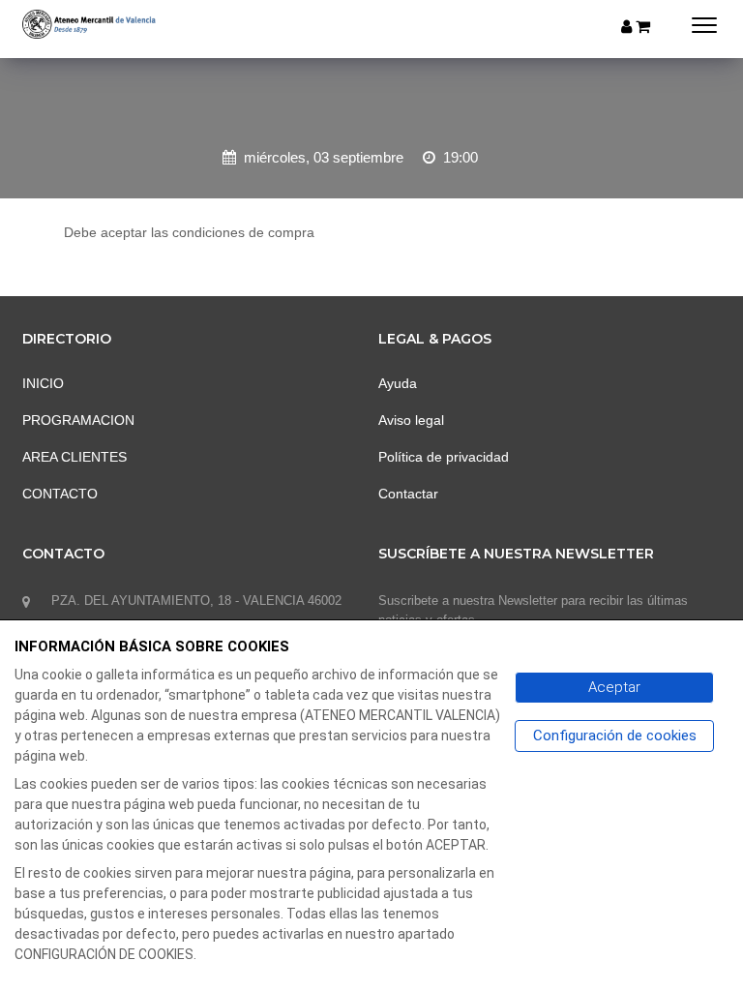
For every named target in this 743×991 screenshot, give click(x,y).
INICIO (43, 383)
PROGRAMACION (78, 420)
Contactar (408, 493)
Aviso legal (411, 420)
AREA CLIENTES (74, 457)
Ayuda (397, 383)
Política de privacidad (443, 457)
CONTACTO (60, 493)
